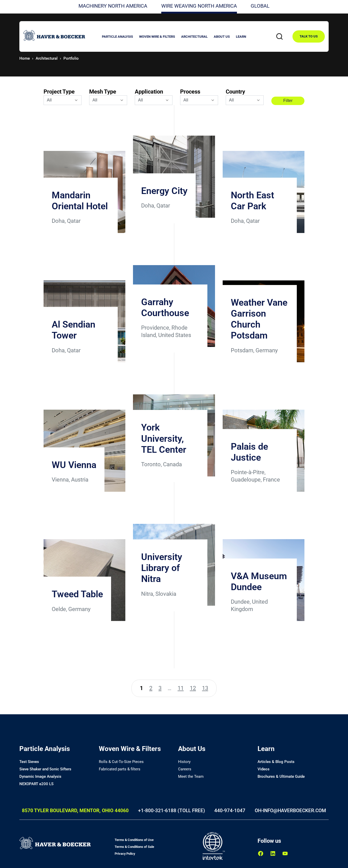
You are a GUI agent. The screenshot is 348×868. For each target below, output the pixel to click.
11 (181, 688)
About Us (191, 749)
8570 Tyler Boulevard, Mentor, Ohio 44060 (75, 810)
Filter (287, 100)
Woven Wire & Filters (130, 749)
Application (149, 91)
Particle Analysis (44, 749)
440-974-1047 (229, 810)
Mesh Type (102, 91)
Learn (266, 749)
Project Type (59, 91)
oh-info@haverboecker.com (290, 810)
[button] (117, 37)
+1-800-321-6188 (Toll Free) (171, 810)
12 (193, 688)
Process (190, 91)
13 (205, 688)
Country (235, 91)
